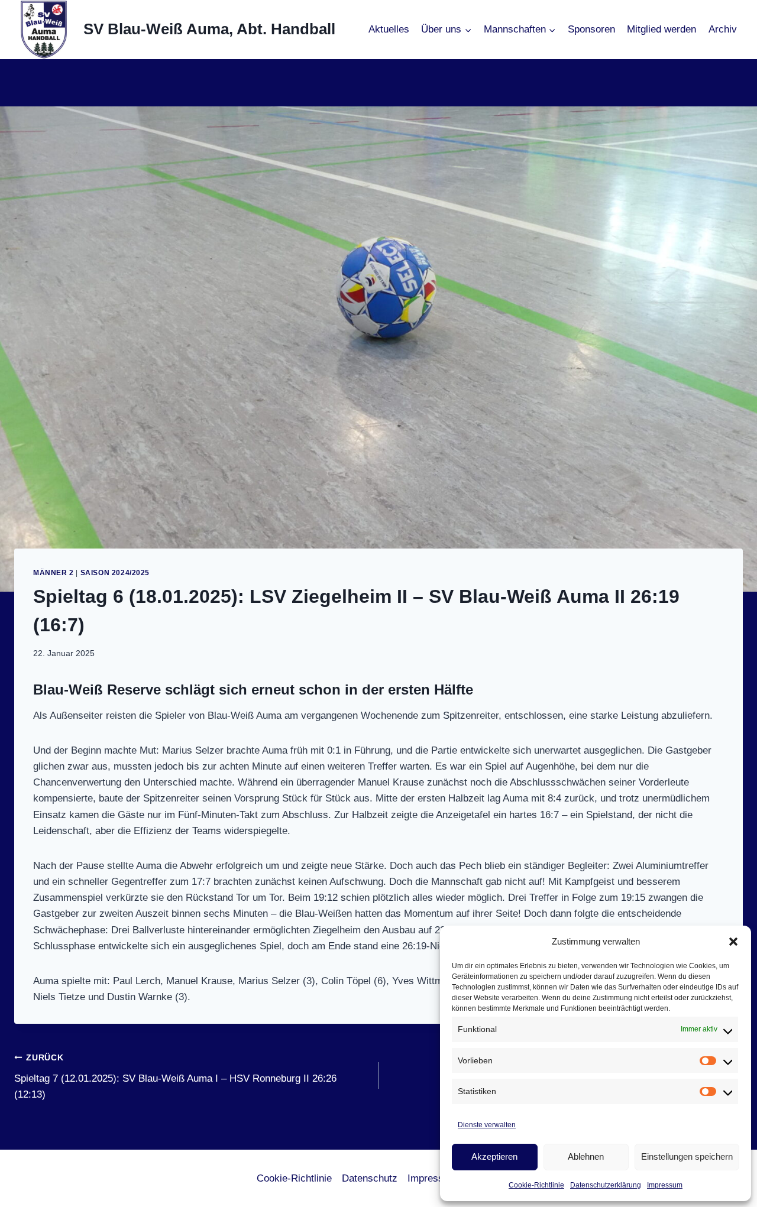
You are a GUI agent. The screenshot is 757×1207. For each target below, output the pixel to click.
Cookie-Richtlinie (536, 1185)
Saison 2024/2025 (115, 573)
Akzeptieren (494, 1156)
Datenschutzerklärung (605, 1185)
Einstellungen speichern (687, 1156)
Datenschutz (369, 1178)
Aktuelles (388, 29)
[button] (733, 942)
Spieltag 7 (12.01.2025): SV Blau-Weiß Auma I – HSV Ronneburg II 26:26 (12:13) (175, 1076)
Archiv (723, 29)
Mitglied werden (661, 29)
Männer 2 (53, 573)
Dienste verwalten (487, 1125)
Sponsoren (591, 29)
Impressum (664, 1185)
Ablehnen (586, 1156)
